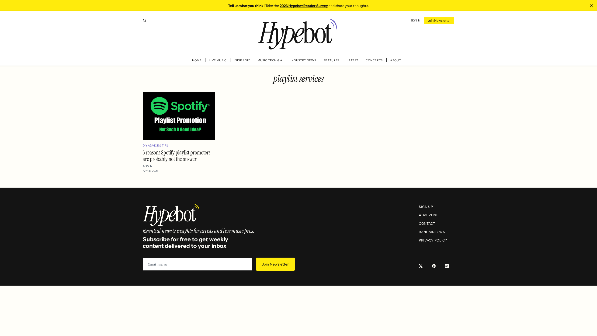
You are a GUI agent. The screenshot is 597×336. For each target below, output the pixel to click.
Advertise (428, 215)
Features (332, 60)
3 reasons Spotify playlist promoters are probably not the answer (176, 156)
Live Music (217, 60)
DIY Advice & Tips (155, 145)
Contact (427, 223)
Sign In (415, 20)
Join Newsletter (439, 20)
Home (196, 60)
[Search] (144, 20)
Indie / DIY (242, 60)
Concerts (374, 60)
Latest (352, 60)
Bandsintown (432, 232)
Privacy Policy (433, 240)
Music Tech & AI (270, 60)
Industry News (303, 60)
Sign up (426, 207)
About (395, 60)
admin (147, 166)
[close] (591, 5)
